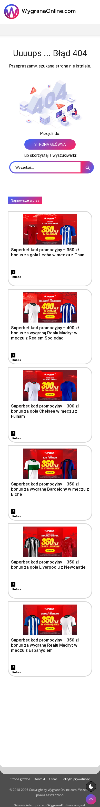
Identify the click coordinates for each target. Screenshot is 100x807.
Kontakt (39, 779)
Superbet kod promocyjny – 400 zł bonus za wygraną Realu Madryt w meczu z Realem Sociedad (45, 333)
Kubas (16, 277)
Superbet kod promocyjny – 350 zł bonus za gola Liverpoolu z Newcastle (48, 564)
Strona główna (20, 779)
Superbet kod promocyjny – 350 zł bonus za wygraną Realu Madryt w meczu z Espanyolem (45, 645)
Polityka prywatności (76, 779)
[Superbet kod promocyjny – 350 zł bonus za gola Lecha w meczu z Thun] (50, 229)
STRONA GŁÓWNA (50, 144)
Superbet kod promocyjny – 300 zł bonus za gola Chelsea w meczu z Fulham (45, 411)
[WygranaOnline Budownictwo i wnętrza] (41, 11)
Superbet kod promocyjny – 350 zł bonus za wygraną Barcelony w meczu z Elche (50, 489)
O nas (53, 779)
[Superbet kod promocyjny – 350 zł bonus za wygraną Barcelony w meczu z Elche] (50, 464)
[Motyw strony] (91, 786)
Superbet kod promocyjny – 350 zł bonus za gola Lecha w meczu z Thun (47, 252)
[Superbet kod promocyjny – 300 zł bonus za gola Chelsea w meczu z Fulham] (50, 385)
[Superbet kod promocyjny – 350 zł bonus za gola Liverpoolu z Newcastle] (50, 542)
